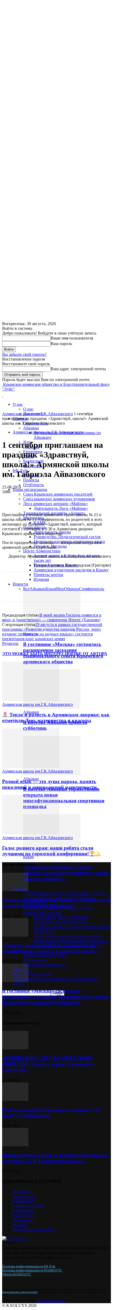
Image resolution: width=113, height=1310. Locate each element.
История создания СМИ (44, 955)
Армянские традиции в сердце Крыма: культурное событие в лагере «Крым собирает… (66, 872)
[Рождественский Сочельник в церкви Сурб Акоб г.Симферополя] (15, 1099)
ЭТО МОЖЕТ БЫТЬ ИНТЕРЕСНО (36, 653)
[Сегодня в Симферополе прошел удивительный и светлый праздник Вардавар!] (15, 889)
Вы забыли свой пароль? (24, 354)
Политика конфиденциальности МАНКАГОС (32, 1270)
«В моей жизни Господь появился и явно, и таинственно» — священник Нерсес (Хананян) (51, 617)
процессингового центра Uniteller (20, 1292)
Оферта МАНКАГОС (16, 1274)
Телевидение (34, 960)
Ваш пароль (61, 343)
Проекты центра (48, 574)
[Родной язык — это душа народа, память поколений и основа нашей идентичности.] (30, 766)
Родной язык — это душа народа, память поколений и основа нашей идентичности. (50, 784)
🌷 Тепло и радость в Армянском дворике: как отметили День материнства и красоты (56, 717)
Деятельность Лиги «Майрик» (61, 508)
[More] (30, 499)
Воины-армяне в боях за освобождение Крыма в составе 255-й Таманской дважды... (55, 1158)
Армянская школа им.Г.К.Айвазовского (37, 414)
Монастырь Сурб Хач (42, 912)
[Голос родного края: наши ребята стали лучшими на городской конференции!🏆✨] (30, 833)
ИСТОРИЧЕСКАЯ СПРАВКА (61, 917)
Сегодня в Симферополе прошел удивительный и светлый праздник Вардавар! (56, 902)
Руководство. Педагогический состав (67, 537)
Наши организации (30, 489)
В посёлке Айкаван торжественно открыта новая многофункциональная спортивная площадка (63, 797)
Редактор (10, 643)
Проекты (31, 480)
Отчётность (33, 484)
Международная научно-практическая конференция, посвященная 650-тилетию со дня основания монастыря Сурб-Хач (70, 941)
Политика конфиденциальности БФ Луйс (28, 1266)
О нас (18, 404)
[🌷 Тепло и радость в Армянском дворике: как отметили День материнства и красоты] (30, 699)
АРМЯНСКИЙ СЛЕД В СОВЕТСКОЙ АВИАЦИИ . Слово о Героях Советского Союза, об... (48, 1063)
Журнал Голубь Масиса (44, 964)
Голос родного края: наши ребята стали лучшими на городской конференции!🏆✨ (51, 850)
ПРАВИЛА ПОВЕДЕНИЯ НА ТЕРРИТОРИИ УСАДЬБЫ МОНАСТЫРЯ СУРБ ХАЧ (72, 927)
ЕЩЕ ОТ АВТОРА (89, 653)
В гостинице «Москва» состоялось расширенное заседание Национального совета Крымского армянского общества (55, 996)
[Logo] (2, 395)
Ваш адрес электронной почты (78, 369)
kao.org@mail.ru (51, 1300)
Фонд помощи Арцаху (33, 974)
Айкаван (31, 428)
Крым (28, 857)
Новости (20, 584)
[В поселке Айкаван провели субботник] (51, 707)
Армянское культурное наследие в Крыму (71, 570)
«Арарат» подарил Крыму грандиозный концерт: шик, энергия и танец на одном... (50, 948)
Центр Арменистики (41, 551)
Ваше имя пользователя (72, 338)
